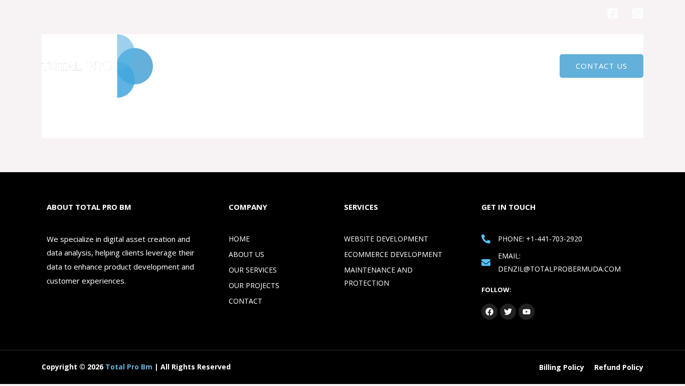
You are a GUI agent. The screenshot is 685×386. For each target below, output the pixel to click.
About (436, 66)
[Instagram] (637, 13)
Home (398, 66)
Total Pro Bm (128, 366)
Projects (526, 66)
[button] (601, 66)
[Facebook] (612, 13)
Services (479, 66)
